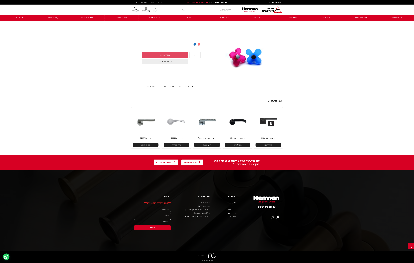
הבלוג (135, 2)
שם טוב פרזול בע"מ (267, 206)
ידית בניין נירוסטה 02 (237, 138)
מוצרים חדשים (18, 18)
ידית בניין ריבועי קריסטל (207, 138)
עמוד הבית (197, 27)
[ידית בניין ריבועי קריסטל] (207, 121)
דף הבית (160, 2)
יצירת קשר (143, 2)
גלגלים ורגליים (258, 18)
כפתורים (165, 86)
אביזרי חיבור (293, 18)
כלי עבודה (190, 18)
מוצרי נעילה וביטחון (361, 18)
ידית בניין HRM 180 (268, 138)
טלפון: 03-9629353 (275, 2)
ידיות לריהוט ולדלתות (395, 18)
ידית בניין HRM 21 (176, 138)
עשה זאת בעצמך (121, 18)
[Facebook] (278, 217)
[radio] (199, 44)
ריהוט (149, 86)
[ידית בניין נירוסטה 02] (237, 121)
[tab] (171, 69)
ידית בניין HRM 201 (146, 138)
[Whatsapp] (273, 217)
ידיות (153, 86)
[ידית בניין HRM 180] (268, 121)
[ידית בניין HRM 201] (145, 121)
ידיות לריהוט (171, 27)
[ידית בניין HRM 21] (176, 121)
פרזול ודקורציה (224, 18)
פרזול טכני (326, 18)
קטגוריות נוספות (53, 18)
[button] (411, 246)
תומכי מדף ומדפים (87, 18)
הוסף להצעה (165, 55)
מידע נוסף (196, 76)
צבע (198, 40)
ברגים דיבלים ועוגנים (155, 18)
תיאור (198, 68)
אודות (152, 2)
